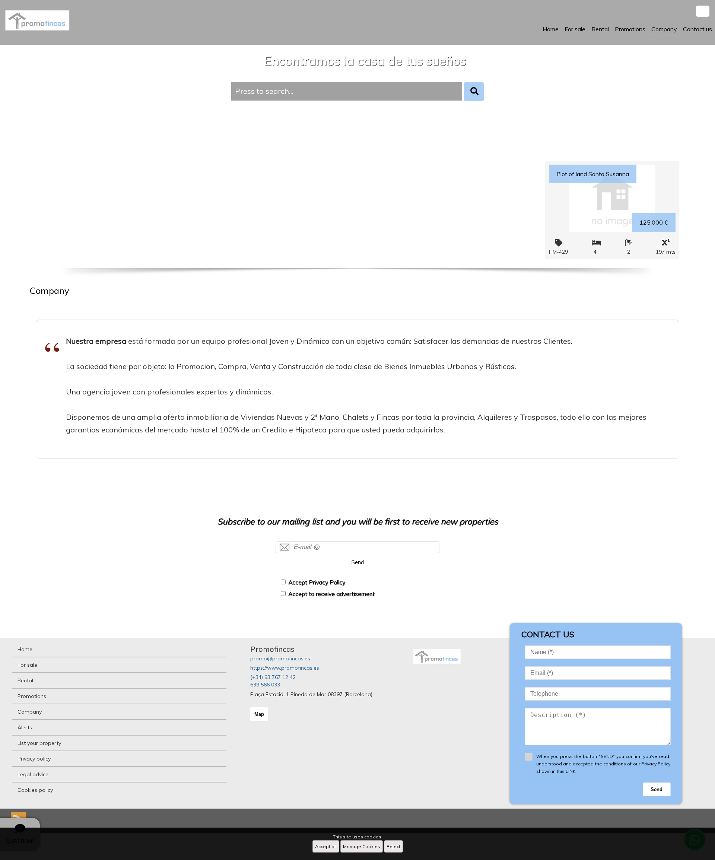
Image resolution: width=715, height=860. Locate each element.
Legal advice (33, 774)
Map (259, 714)
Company (664, 29)
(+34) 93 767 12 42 (273, 677)
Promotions (630, 29)
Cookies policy (35, 790)
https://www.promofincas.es (284, 667)
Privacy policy (34, 758)
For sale (575, 29)
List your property (39, 743)
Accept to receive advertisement (331, 593)
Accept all (326, 846)
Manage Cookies (361, 846)
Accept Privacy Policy (316, 582)
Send (357, 562)
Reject (393, 846)
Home (551, 29)
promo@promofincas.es (280, 658)
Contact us (697, 29)
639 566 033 (265, 684)
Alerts (25, 727)
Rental (600, 29)
